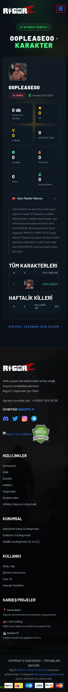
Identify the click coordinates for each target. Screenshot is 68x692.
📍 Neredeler (12, 610)
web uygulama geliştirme (47, 674)
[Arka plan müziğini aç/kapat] (2, 687)
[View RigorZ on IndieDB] (17, 434)
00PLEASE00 (50, 284)
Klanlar (7, 479)
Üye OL (7, 579)
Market (7, 485)
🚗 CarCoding (12, 621)
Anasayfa (9, 466)
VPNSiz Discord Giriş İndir (19, 504)
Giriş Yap (9, 566)
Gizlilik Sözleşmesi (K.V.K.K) (21, 542)
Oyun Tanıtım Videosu (29, 198)
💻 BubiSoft (11, 633)
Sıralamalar (11, 498)
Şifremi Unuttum (14, 573)
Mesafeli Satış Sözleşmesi (21, 529)
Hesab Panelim (13, 585)
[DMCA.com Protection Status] (41, 434)
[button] (60, 8)
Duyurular (9, 491)
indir (5, 472)
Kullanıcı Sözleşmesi (16, 535)
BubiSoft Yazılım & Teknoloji (32, 669)
